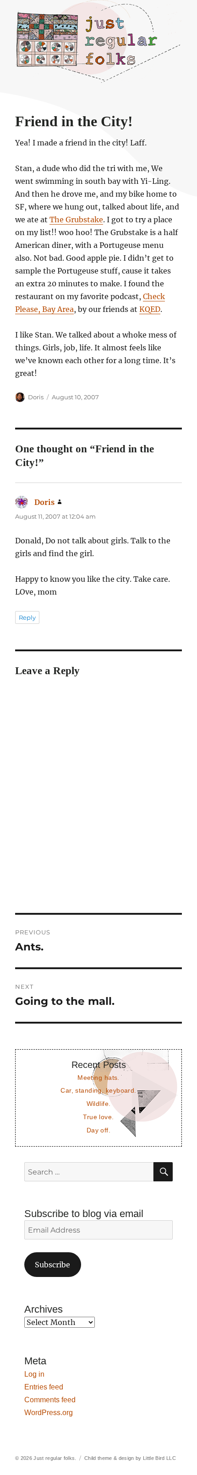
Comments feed (50, 1400)
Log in (34, 1374)
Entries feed (43, 1387)
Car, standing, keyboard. (98, 1090)
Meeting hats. (98, 1077)
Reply (27, 617)
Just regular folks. (54, 1458)
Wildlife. (99, 1103)
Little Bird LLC (159, 1458)
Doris (36, 397)
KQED (149, 309)
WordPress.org (48, 1412)
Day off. (98, 1130)
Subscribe (52, 1264)
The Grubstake (76, 219)
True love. (98, 1117)
